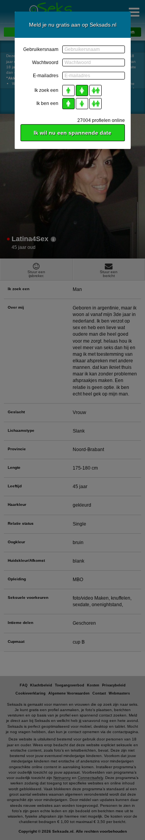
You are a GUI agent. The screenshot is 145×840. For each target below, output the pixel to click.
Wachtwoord (45, 62)
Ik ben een (47, 103)
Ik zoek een (46, 90)
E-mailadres (45, 75)
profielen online (101, 120)
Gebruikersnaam (40, 49)
